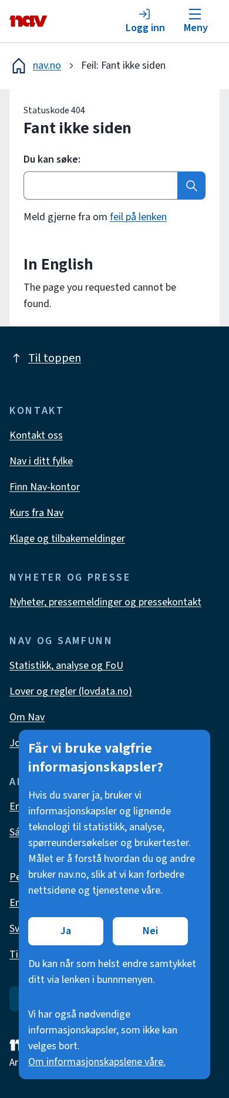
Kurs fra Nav (36, 513)
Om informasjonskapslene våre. (97, 1062)
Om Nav (27, 717)
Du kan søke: (51, 160)
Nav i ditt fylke (41, 461)
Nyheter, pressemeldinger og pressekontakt (105, 602)
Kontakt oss (36, 435)
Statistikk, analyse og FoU (66, 665)
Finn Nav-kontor (44, 487)
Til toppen (54, 358)
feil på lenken (138, 217)
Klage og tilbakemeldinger (67, 538)
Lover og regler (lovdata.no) (70, 691)
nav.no (47, 65)
